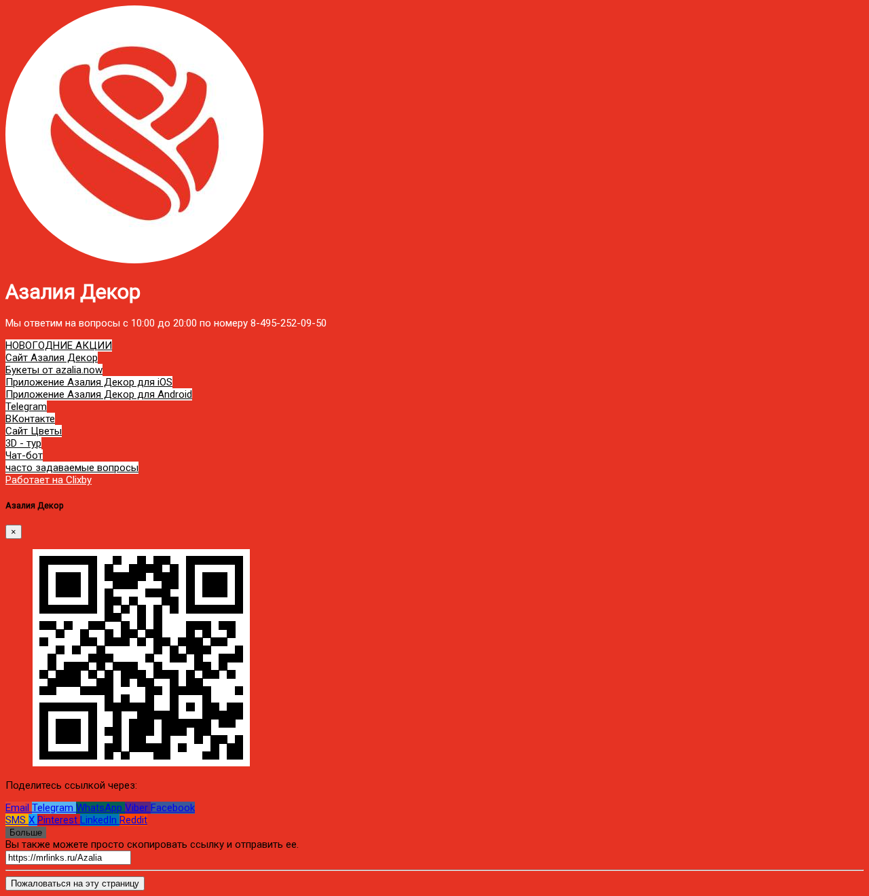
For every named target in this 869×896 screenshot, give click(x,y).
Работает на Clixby (48, 480)
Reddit (133, 820)
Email (18, 808)
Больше (26, 832)
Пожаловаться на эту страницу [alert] (75, 883)
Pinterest (58, 820)
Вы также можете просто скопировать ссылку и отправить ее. (152, 844)
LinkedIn (99, 820)
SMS (17, 820)
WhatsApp (100, 808)
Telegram (54, 808)
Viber (138, 808)
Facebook (173, 808)
